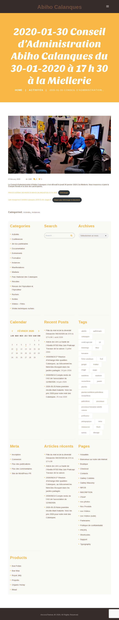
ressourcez (85, 427)
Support (83, 539)
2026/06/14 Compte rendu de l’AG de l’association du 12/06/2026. (58, 378)
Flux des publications (21, 464)
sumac (83, 432)
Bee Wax (16, 571)
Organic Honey (18, 585)
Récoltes (15, 281)
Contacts (84, 473)
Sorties (15, 299)
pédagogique (86, 421)
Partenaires (85, 520)
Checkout (84, 469)
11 (17, 349)
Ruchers (15, 294)
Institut (95, 364)
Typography (85, 544)
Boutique (84, 464)
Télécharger (64, 193)
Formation (16, 258)
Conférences (17, 239)
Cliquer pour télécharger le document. (67, 200)
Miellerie (15, 272)
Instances (36, 212)
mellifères (85, 375)
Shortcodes (85, 535)
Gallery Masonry (87, 483)
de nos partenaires (20, 244)
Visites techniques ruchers (23, 308)
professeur (85, 416)
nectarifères (85, 381)
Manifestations (18, 267)
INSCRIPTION (86, 492)
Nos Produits (85, 506)
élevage (96, 432)
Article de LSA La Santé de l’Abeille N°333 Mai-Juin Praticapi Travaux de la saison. (60, 345)
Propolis (15, 580)
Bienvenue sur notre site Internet (93, 459)
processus (100, 401)
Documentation (18, 248)
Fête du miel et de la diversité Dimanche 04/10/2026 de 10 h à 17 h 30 (59, 333)
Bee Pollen (16, 566)
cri (100, 342)
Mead (14, 590)
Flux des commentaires (22, 469)
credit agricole (86, 342)
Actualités (84, 454)
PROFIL (83, 530)
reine (100, 421)
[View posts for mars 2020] (39, 331)
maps (95, 370)
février (25, 331)
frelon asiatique (87, 359)
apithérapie (97, 331)
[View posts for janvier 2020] (12, 331)
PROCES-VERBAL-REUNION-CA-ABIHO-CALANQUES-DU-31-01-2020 (32, 193)
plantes (84, 387)
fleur (97, 348)
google (83, 364)
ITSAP (83, 370)
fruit (101, 359)
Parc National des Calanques (24, 277)
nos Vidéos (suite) (88, 516)
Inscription (16, 454)
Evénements (17, 253)
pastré (99, 381)
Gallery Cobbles (87, 478)
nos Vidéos (85, 511)
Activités (36, 90)
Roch (98, 427)
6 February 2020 (14, 179)
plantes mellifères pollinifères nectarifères (92, 393)
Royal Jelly (16, 575)
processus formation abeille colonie (91, 408)
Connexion (16, 459)
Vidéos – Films (18, 304)
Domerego (85, 348)
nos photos (85, 502)
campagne (85, 336)
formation (84, 353)
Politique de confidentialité (91, 525)
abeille (83, 331)
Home (18, 90)
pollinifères (85, 401)
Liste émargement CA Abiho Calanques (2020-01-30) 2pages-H (29, 200)
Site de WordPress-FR (21, 473)
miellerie (98, 375)
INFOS (83, 488)
